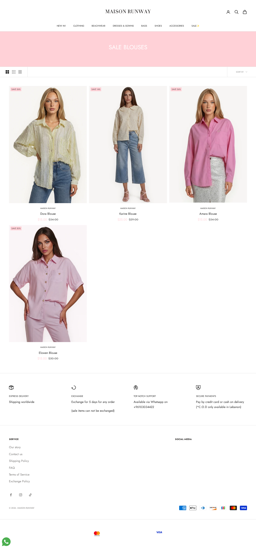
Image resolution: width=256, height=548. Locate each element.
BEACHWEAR (98, 26)
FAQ (12, 468)
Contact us (15, 454)
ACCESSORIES (176, 26)
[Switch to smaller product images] (13, 72)
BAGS (144, 26)
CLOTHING (78, 26)
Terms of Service (19, 474)
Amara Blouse (208, 214)
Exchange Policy (19, 481)
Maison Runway (48, 208)
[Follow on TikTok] (30, 495)
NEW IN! (61, 26)
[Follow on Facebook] (11, 495)
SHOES (158, 26)
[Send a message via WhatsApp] (6, 541)
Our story (15, 447)
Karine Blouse (127, 214)
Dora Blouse (48, 214)
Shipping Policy (19, 461)
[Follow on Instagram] (20, 495)
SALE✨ (195, 26)
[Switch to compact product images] (20, 72)
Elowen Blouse (48, 353)
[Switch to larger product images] (7, 72)
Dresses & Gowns (123, 26)
